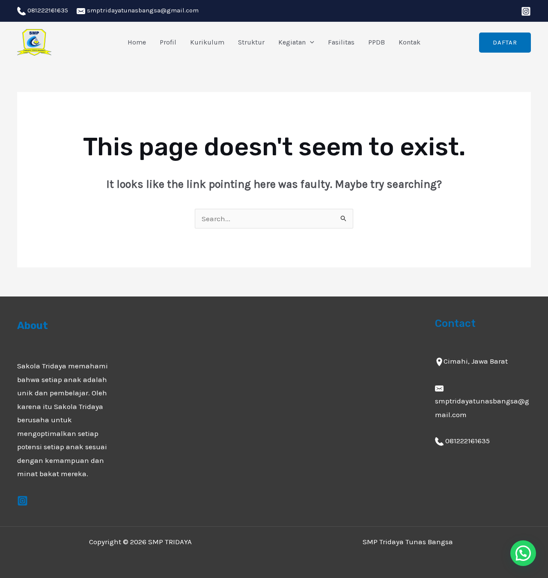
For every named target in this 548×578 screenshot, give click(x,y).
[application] (310, 42)
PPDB (376, 42)
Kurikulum (207, 42)
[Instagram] (526, 11)
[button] (523, 553)
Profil (168, 42)
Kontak (409, 42)
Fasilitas (341, 42)
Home (137, 42)
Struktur (251, 42)
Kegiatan (292, 42)
